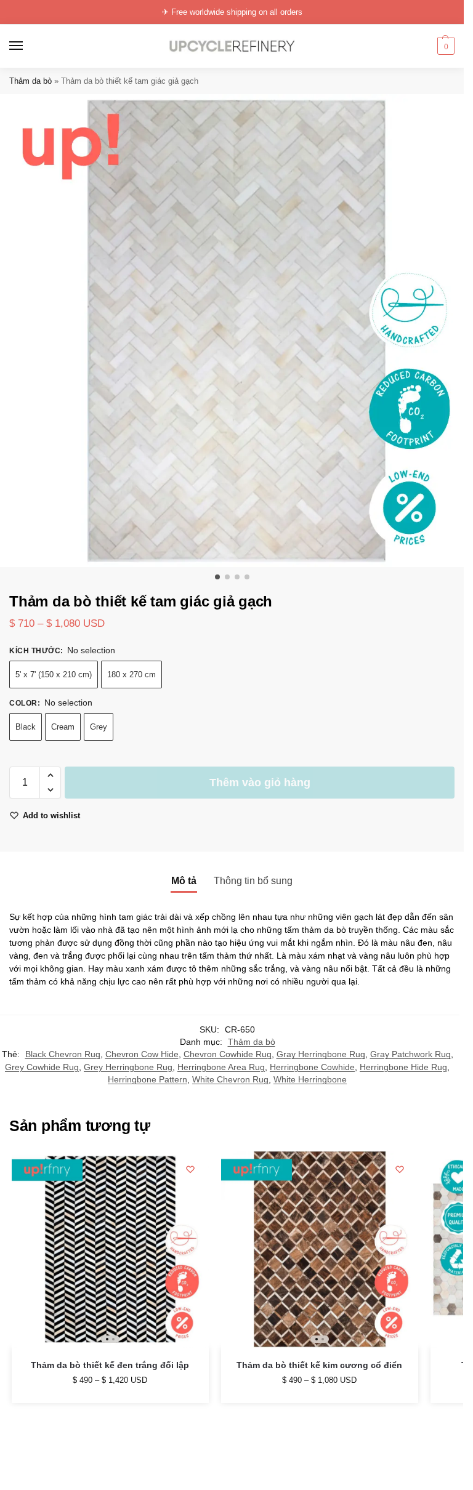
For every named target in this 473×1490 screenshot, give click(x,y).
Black (25, 726)
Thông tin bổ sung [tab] (253, 881)
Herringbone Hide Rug (403, 1067)
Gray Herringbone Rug (321, 1054)
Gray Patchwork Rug (410, 1054)
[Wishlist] (190, 1169)
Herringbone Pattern (147, 1079)
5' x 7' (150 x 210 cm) (53, 674)
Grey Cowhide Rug (42, 1067)
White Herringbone (310, 1079)
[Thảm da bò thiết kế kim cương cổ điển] (319, 1249)
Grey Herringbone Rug (128, 1067)
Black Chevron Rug (62, 1054)
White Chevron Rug (230, 1079)
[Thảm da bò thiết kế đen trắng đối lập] (110, 1249)
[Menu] (27, 46)
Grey (98, 726)
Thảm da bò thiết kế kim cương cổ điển (319, 1365)
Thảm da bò (30, 81)
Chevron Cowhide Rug (228, 1054)
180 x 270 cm (131, 674)
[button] (444, 46)
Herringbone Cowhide (312, 1067)
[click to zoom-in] (236, 330)
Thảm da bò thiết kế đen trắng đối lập (110, 1365)
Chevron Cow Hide (142, 1054)
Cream (63, 726)
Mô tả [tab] (183, 881)
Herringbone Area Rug (221, 1067)
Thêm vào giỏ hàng (259, 782)
